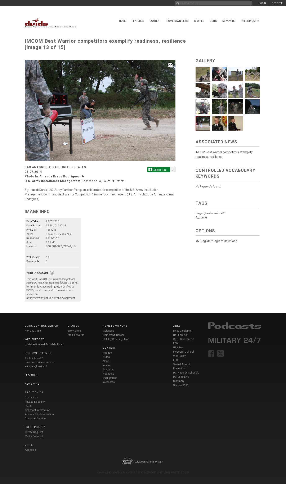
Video (106, 357)
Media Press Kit (34, 436)
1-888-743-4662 (34, 358)
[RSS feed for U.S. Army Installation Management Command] (105, 181)
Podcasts (108, 373)
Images (107, 352)
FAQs (28, 405)
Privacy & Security (35, 401)
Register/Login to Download (219, 241)
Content (155, 20)
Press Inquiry (250, 20)
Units (213, 20)
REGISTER (277, 3)
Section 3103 (180, 385)
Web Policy (179, 355)
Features (138, 20)
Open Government (183, 339)
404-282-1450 (33, 330)
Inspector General (183, 351)
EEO (175, 360)
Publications (110, 377)
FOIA (176, 343)
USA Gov (178, 347)
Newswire (228, 20)
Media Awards (76, 335)
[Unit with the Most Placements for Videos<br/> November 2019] (119, 181)
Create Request (34, 432)
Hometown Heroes (114, 335)
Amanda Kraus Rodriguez (60, 176)
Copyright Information (37, 410)
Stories (199, 20)
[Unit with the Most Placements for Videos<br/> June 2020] (114, 181)
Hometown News (177, 20)
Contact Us (31, 397)
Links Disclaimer (182, 330)
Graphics (108, 369)
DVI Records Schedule (186, 372)
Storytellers (74, 330)
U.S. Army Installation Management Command (61, 181)
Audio (106, 365)
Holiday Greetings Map (116, 339)
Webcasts (109, 382)
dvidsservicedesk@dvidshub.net (44, 344)
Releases (108, 330)
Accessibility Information (39, 414)
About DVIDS (34, 392)
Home (122, 20)
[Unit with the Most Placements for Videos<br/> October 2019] (123, 181)
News (106, 361)
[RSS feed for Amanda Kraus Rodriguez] (83, 176)
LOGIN (262, 3)
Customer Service (35, 418)
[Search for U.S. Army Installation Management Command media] (100, 181)
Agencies (30, 449)
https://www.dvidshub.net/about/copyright (50, 298)
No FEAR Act (180, 335)
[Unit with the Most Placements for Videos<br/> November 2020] (109, 181)
